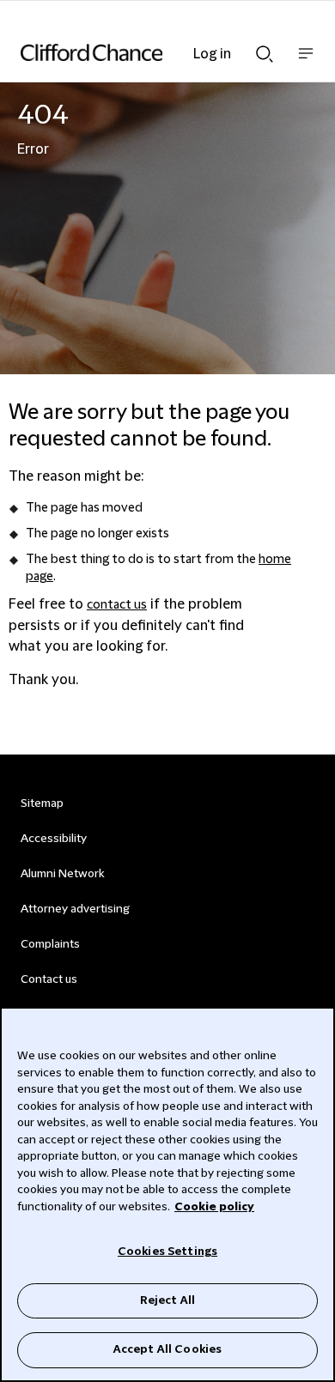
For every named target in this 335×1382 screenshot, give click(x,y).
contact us (117, 605)
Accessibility (54, 839)
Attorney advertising (75, 909)
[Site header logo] (141, 52)
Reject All (167, 1300)
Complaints (50, 944)
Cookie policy (214, 1207)
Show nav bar (305, 62)
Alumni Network (62, 874)
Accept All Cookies (167, 1349)
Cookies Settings (167, 1251)
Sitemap (42, 803)
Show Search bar (264, 49)
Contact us (49, 979)
